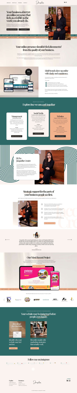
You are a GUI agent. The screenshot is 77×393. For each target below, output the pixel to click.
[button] (8, 3)
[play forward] (73, 299)
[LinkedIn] (64, 2)
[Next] (69, 239)
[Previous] (7, 239)
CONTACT (11, 385)
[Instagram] (66, 2)
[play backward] (4, 299)
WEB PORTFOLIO (12, 382)
